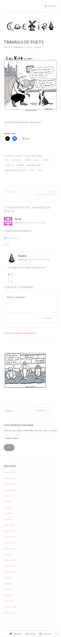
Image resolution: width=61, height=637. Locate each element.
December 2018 (10, 572)
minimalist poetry (15, 170)
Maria (37, 47)
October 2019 (9, 548)
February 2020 (10, 531)
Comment (47, 318)
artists (16, 160)
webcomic (37, 156)
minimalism (34, 165)
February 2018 (10, 607)
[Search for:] (19, 411)
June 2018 (8, 583)
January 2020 (9, 537)
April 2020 (8, 519)
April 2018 (8, 595)
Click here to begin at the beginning (20, 333)
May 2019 (8, 554)
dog (36, 160)
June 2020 (8, 507)
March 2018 (9, 601)
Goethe (9, 165)
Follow (9, 447)
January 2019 (9, 566)
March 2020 (9, 525)
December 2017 (10, 613)
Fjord (46, 160)
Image (7, 47)
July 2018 (8, 578)
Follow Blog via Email (19, 425)
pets (31, 170)
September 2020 (10, 490)
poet (40, 170)
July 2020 (8, 502)
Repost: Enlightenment (46, 193)
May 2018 (8, 589)
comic (27, 160)
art (7, 160)
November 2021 (10, 478)
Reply (6, 244)
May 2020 (8, 513)
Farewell (10, 192)
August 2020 (9, 496)
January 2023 (9, 472)
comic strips (22, 156)
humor (20, 165)
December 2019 (10, 542)
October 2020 (9, 484)
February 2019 (10, 560)
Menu (52, 6)
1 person (16, 238)
